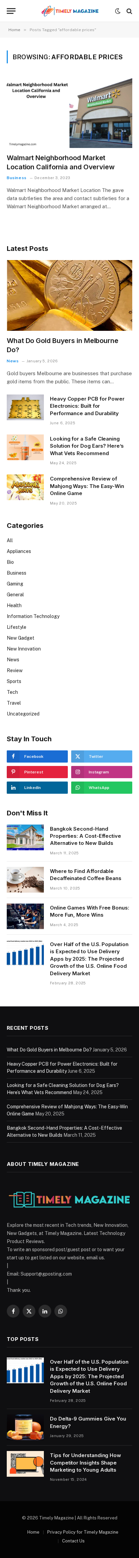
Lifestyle (16, 627)
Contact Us (73, 1540)
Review (15, 670)
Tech (12, 692)
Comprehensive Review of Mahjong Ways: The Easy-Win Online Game (87, 485)
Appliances (19, 551)
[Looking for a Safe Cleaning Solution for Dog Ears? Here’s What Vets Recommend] (25, 447)
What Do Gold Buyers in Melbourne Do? (49, 1049)
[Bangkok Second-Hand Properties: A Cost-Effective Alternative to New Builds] (25, 837)
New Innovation (24, 649)
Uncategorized (23, 714)
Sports (14, 681)
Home (33, 1532)
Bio (10, 562)
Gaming (15, 583)
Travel (14, 703)
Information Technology (33, 616)
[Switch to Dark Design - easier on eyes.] (117, 11)
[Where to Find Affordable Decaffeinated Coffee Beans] (25, 880)
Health (14, 605)
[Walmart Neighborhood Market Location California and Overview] (69, 112)
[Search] (128, 11)
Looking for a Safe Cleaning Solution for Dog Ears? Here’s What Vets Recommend (87, 445)
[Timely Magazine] (69, 11)
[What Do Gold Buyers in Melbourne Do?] (69, 295)
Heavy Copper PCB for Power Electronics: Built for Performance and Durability (87, 406)
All (10, 540)
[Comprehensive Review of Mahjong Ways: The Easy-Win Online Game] (25, 487)
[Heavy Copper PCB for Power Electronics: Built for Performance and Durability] (25, 407)
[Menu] (11, 11)
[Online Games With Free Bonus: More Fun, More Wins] (25, 916)
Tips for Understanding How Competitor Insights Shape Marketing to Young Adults (85, 1462)
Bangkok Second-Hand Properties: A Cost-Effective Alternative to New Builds (85, 836)
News (13, 659)
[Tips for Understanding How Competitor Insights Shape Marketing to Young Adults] (25, 1464)
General (15, 594)
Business (16, 573)
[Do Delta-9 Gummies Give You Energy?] (25, 1427)
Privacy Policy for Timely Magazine (82, 1532)
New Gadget (20, 638)
